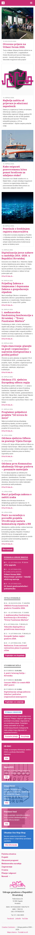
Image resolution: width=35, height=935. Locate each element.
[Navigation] (31, 3)
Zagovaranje (7, 867)
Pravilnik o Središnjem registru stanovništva (16, 230)
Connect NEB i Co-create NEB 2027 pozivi (17, 683)
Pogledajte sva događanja (14, 655)
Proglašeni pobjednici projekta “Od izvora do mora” (14, 414)
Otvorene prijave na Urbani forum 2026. (14, 46)
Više (6, 758)
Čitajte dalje (7, 276)
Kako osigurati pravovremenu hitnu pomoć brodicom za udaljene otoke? (15, 171)
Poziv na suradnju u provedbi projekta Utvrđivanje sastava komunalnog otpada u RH (16, 519)
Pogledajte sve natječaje (14, 702)
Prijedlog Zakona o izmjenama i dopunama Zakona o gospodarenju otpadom (15, 288)
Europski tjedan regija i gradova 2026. (14, 637)
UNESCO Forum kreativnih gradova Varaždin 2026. (16, 606)
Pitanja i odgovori (9, 873)
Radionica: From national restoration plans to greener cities (16, 647)
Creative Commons (8, 927)
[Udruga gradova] (3, 3)
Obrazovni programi (10, 860)
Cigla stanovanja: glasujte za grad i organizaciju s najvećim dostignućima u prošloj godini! (17, 350)
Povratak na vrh (23, 932)
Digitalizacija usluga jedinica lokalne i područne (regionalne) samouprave (17, 694)
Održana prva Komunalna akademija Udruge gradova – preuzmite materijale (17, 466)
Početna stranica (9, 854)
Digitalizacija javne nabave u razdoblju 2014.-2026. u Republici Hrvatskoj (17, 255)
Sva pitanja (25, 736)
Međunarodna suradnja (11, 864)
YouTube (25, 918)
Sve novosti (7, 549)
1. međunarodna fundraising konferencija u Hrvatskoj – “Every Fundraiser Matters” (17, 317)
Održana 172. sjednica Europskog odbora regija (16, 381)
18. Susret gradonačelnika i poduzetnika (16, 587)
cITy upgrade (10, 565)
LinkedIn (18, 918)
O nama (5, 870)
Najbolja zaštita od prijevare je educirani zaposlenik (15, 103)
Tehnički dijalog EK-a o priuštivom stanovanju (14, 628)
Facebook (10, 918)
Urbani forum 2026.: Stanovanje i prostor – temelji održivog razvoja (17, 576)
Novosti (5, 876)
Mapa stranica (12, 932)
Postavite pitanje (11, 736)
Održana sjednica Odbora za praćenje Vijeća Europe (16, 440)
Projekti (5, 857)
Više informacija (11, 845)
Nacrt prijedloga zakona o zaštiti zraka (17, 496)
